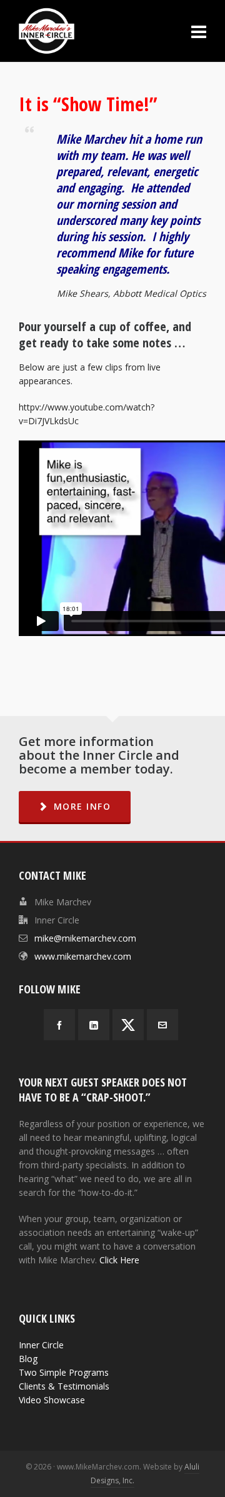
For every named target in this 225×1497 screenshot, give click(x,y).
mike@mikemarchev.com (85, 938)
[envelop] (162, 1024)
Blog (28, 1359)
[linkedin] (93, 1024)
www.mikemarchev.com (82, 956)
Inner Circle (41, 1345)
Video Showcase (52, 1400)
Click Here (119, 1260)
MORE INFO (82, 806)
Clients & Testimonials (64, 1386)
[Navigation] (198, 31)
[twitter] (128, 1024)
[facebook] (59, 1024)
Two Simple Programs (64, 1372)
